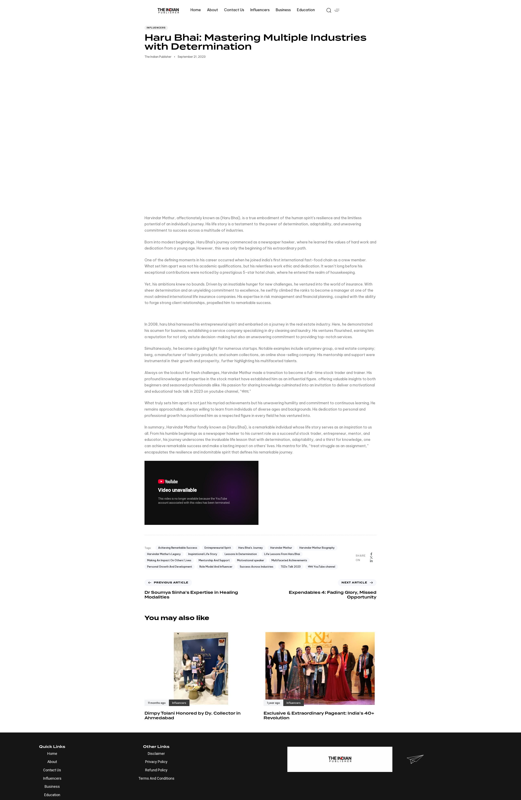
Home (195, 10)
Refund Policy (156, 770)
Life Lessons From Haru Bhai (282, 554)
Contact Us (234, 10)
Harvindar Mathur (281, 547)
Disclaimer (156, 753)
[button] (327, 10)
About (212, 10)
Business (283, 10)
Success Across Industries (256, 566)
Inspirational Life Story (202, 554)
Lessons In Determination (241, 554)
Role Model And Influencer (215, 566)
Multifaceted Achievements (289, 560)
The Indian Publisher (157, 57)
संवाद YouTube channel (321, 566)
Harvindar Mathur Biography (317, 547)
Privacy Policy (156, 762)
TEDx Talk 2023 (291, 566)
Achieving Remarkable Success (177, 547)
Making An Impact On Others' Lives (169, 560)
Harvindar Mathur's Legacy (164, 554)
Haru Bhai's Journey (250, 547)
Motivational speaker (250, 560)
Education (306, 10)
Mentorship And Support (214, 560)
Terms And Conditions (156, 778)
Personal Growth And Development (169, 566)
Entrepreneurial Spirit (218, 547)
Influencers (260, 10)
